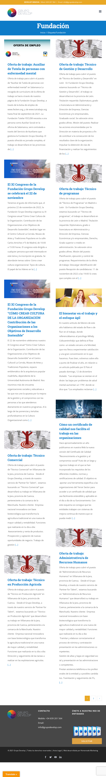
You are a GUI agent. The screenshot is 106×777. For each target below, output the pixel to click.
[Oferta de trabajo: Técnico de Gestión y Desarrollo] (79, 49)
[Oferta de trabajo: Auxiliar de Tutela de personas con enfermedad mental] (27, 49)
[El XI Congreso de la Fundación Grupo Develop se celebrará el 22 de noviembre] (27, 169)
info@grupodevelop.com (50, 727)
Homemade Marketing (89, 750)
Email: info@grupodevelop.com (70, 2)
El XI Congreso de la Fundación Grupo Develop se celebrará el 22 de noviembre (23, 169)
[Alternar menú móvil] (100, 11)
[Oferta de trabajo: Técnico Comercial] (27, 440)
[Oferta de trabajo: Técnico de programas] (79, 173)
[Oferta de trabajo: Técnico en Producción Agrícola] (27, 564)
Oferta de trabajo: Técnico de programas (75, 173)
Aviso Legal (57, 750)
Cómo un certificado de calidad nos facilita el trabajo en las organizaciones (75, 409)
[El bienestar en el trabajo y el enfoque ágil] (79, 297)
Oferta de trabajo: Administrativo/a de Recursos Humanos (75, 538)
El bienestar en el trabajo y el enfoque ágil (75, 298)
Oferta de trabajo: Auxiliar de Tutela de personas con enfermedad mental (23, 49)
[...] (12, 149)
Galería (31, 49)
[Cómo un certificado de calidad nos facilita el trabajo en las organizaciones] (79, 409)
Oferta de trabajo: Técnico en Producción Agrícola (23, 564)
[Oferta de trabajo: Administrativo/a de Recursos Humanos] (79, 538)
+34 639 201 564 (54, 718)
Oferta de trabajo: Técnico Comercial (23, 440)
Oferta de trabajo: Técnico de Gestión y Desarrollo (75, 49)
